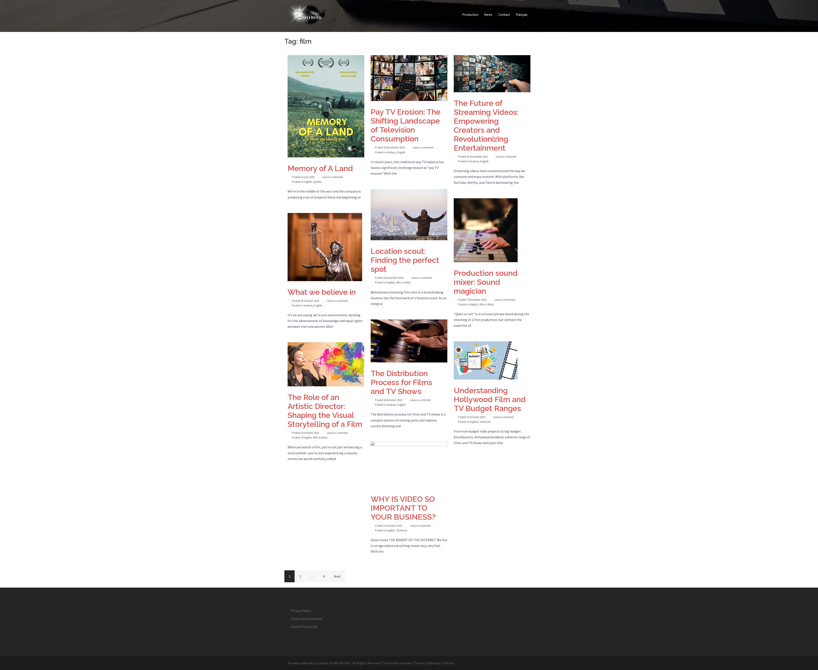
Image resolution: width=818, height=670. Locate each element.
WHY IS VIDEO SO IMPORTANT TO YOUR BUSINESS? (403, 508)
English (307, 182)
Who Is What (403, 282)
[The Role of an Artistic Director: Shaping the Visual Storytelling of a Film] (326, 364)
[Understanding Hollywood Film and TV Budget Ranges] (492, 360)
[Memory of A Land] (326, 106)
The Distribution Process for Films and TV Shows (401, 382)
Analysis (391, 152)
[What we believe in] (326, 247)
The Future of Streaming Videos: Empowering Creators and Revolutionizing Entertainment (486, 125)
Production (470, 14)
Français (521, 14)
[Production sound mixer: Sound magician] (492, 230)
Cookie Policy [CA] (304, 626)
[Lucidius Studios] (326, 15)
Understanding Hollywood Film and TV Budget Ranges (490, 399)
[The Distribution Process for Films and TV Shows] (409, 340)
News (488, 14)
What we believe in (322, 292)
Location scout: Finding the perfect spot (405, 260)
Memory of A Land (320, 168)
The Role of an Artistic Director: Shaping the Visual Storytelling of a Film (325, 410)
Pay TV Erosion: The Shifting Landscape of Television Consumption (406, 125)
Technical (484, 422)
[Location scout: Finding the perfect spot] (409, 214)
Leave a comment (332, 177)
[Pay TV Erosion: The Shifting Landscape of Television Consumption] (409, 78)
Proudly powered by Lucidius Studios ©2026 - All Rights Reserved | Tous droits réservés (350, 663)
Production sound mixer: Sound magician (486, 282)
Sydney (431, 663)
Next (337, 576)
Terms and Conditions (307, 619)
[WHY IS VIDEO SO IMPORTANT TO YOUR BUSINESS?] (409, 465)
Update (317, 182)
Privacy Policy (301, 610)
